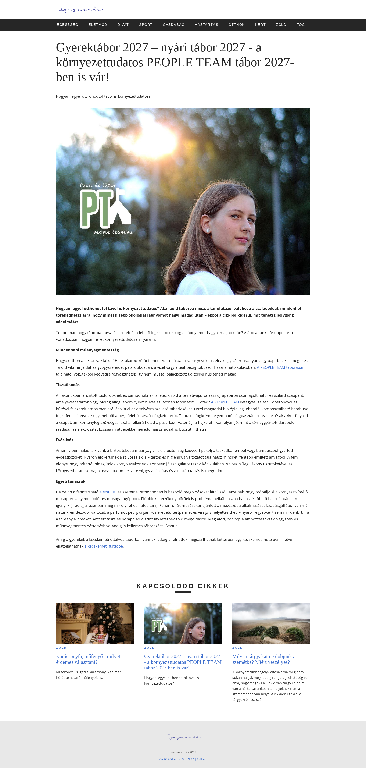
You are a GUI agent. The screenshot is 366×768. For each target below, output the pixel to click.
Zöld (61, 647)
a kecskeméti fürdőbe (104, 546)
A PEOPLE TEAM (225, 402)
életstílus (108, 491)
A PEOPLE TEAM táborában (281, 367)
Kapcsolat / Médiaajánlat (183, 759)
